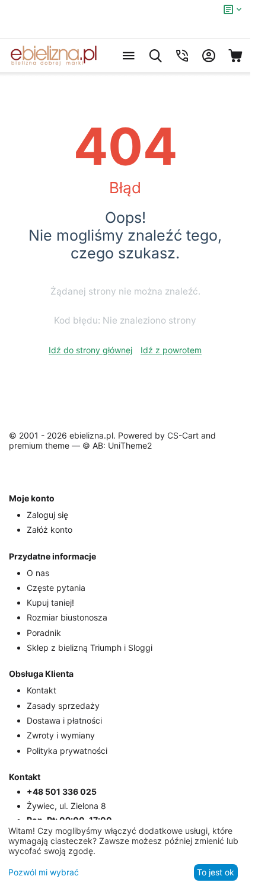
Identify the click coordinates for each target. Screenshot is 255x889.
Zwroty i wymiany (61, 735)
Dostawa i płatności (64, 720)
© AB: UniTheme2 (117, 445)
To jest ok (215, 872)
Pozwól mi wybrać (43, 872)
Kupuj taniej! (50, 602)
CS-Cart (183, 435)
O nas (38, 573)
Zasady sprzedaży (63, 706)
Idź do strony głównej (90, 350)
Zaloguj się (47, 515)
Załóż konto (49, 530)
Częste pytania (56, 588)
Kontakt (41, 690)
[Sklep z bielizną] (53, 55)
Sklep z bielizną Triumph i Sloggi (89, 647)
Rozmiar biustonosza (67, 617)
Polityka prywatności (67, 751)
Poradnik (44, 633)
